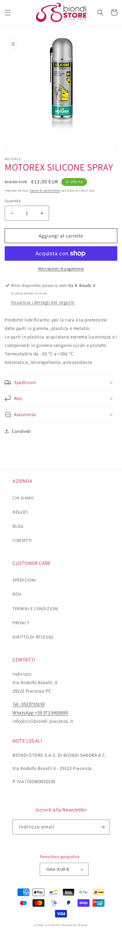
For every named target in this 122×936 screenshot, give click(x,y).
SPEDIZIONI (24, 580)
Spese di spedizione (44, 190)
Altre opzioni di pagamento (61, 268)
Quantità (13, 200)
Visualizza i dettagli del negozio (43, 302)
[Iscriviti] (102, 827)
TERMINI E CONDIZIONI (35, 608)
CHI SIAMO (23, 498)
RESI (17, 594)
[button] (8, 13)
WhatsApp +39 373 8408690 (40, 713)
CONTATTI (22, 540)
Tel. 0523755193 (29, 704)
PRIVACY (21, 623)
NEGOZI (20, 512)
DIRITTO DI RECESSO (33, 637)
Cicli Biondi (52, 925)
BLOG (18, 526)
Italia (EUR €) (58, 869)
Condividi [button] (21, 431)
